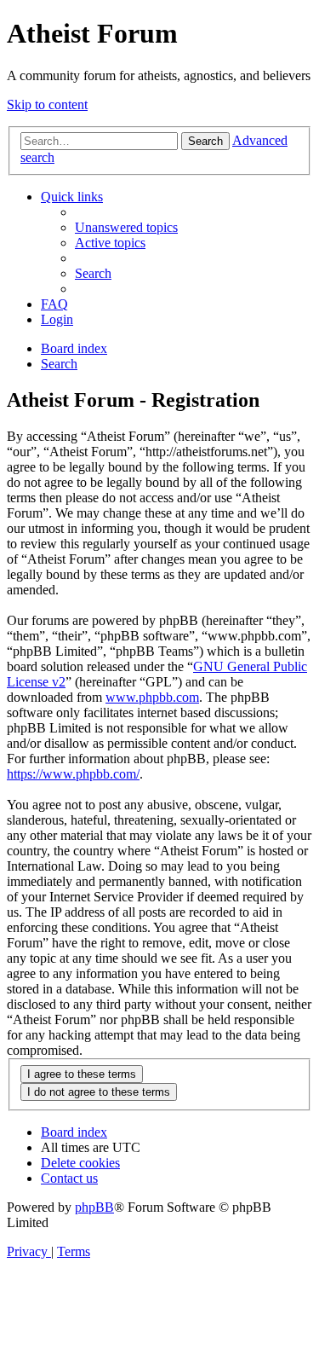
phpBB (94, 1207)
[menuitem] (126, 227)
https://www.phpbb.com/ (73, 774)
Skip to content (47, 104)
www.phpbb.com (152, 697)
